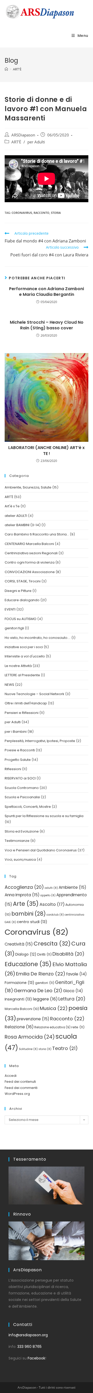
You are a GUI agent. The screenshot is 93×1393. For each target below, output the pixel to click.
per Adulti (36, 142)
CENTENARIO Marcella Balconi (29, 543)
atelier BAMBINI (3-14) (23, 525)
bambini (28, 913)
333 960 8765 (29, 1346)
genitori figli (14, 628)
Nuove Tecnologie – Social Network (34, 693)
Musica (54, 1008)
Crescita (52, 944)
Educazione (28, 964)
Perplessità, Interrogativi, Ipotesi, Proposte (40, 740)
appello (48, 895)
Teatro (65, 1048)
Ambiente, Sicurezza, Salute (28, 487)
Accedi (11, 1075)
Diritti (44, 954)
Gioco (73, 990)
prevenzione (33, 1019)
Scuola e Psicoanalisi (22, 797)
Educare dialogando (22, 600)
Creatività (19, 944)
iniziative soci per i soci (24, 647)
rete (77, 1027)
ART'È (16, 142)
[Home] (6, 69)
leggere (45, 999)
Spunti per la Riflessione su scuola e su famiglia (44, 815)
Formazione (19, 982)
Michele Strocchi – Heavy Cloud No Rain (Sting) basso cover (46, 325)
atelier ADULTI (16, 515)
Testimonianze (17, 840)
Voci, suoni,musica (20, 859)
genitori (44, 982)
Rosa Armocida (30, 1036)
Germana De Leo (38, 990)
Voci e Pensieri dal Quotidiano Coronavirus (41, 850)
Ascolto (52, 904)
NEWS (9, 684)
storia (56, 213)
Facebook (36, 1358)
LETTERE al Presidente (22, 675)
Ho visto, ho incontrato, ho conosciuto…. (38, 637)
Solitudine (28, 1049)
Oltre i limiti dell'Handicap (26, 703)
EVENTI (10, 609)
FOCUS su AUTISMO (20, 618)
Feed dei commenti (21, 1087)
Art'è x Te (12, 506)
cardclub (55, 915)
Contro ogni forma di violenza (30, 562)
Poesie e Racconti (20, 750)
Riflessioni (13, 769)
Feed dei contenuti (20, 1081)
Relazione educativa (52, 1027)
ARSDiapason (23, 135)
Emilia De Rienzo (40, 974)
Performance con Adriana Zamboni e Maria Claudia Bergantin (46, 291)
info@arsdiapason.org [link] (28, 1335)
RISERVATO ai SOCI (20, 778)
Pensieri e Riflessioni (21, 712)
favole (76, 974)
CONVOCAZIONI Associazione (30, 571)
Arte (26, 904)
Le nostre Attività (18, 665)
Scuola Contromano (22, 787)
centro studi (32, 921)
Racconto (41, 213)
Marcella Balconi (22, 1009)
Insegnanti (18, 999)
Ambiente (72, 887)
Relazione (19, 1027)
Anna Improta (22, 895)
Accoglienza (24, 887)
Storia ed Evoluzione (22, 831)
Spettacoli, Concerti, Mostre (28, 806)
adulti (51, 888)
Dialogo (25, 954)
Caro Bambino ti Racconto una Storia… (37, 534)
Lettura (72, 999)
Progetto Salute (18, 759)
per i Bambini (16, 731)
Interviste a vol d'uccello (25, 656)
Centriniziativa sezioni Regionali (31, 553)
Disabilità (68, 954)
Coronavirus (22, 213)
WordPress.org (17, 1093)
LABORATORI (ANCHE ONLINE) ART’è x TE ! (46, 450)
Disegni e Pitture (18, 590)
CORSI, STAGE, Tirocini (23, 581)
